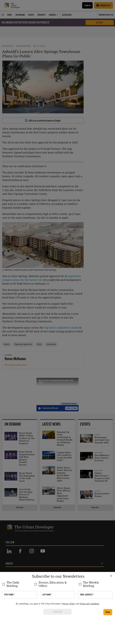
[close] (111, 576)
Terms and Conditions (89, 604)
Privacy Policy (69, 604)
